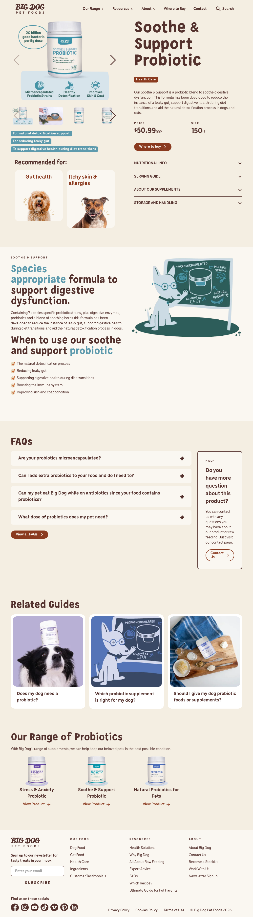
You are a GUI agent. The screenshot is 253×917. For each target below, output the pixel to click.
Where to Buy (175, 9)
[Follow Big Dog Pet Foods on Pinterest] (64, 907)
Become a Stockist (203, 862)
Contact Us (197, 855)
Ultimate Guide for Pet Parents (153, 891)
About (146, 9)
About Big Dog (200, 848)
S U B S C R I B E (37, 883)
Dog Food (77, 848)
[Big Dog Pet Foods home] (25, 842)
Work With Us (199, 869)
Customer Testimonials (88, 876)
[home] (30, 9)
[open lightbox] (65, 60)
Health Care (79, 862)
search (217, 9)
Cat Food (77, 855)
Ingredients (79, 869)
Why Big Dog (139, 855)
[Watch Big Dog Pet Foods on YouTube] (35, 907)
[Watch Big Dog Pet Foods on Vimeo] (54, 907)
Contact (200, 9)
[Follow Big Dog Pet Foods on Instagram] (25, 907)
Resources (120, 9)
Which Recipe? (140, 883)
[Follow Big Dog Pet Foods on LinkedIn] (74, 907)
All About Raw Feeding (146, 862)
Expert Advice (140, 869)
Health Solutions (142, 848)
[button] (93, 9)
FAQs (133, 876)
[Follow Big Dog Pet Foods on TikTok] (44, 907)
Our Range (91, 9)
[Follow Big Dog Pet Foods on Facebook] (15, 907)
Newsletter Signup (203, 876)
